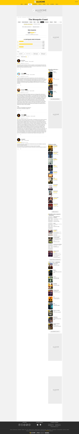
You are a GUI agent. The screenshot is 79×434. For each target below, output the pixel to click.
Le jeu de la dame (55, 197)
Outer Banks (55, 283)
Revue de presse (49, 429)
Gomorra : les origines (56, 310)
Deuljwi (54, 223)
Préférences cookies (37, 429)
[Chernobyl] (50, 161)
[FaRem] (18, 115)
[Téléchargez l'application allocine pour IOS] (38, 424)
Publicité (23, 429)
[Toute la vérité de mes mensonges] (50, 219)
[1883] (50, 181)
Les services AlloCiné (59, 429)
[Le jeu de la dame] (50, 200)
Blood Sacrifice (55, 263)
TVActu (40, 4)
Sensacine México (53, 426)
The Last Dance (55, 184)
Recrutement (19, 429)
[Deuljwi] (50, 226)
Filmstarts (49, 424)
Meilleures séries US (55, 211)
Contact (11, 429)
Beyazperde (50, 425)
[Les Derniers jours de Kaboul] (50, 247)
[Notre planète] (50, 174)
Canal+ (57, 4)
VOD (48, 4)
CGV (27, 429)
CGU (25, 429)
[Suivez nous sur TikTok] (27, 425)
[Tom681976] (18, 139)
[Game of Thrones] (50, 155)
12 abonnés (22, 61)
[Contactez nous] (29, 425)
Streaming (35, 4)
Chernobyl (54, 158)
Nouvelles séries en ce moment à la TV (55, 259)
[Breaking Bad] (50, 148)
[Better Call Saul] (50, 194)
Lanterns (54, 276)
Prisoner (54, 91)
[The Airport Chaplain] (50, 240)
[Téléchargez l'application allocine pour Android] (41, 424)
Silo (54, 78)
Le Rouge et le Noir (56, 290)
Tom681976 (23, 139)
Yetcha (22, 73)
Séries (30, 4)
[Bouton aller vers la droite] (60, 22)
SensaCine (57, 424)
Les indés (52, 4)
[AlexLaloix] (18, 90)
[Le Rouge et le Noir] (50, 254)
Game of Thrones (55, 152)
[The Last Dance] (50, 187)
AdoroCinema (57, 425)
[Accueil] (39, 2)
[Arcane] (50, 168)
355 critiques (26, 61)
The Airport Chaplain (56, 237)
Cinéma (26, 4)
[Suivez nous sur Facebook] (19, 425)
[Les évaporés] (50, 233)
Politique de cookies (31, 429)
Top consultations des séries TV (55, 331)
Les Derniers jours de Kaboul (57, 244)
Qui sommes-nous (15, 429)
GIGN (54, 303)
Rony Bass (23, 60)
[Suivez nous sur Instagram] (24, 425)
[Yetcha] (18, 73)
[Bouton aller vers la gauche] (59, 22)
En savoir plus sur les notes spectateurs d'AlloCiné (32, 34)
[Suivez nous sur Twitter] (22, 425)
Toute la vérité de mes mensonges (56, 217)
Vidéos (44, 4)
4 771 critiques (27, 74)
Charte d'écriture (54, 429)
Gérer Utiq (64, 429)
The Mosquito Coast (38, 19)
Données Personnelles (43, 429)
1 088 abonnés (23, 74)
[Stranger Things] (50, 207)
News (22, 4)
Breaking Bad (55, 145)
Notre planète (55, 171)
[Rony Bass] (18, 60)
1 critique (22, 140)
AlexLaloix (23, 89)
